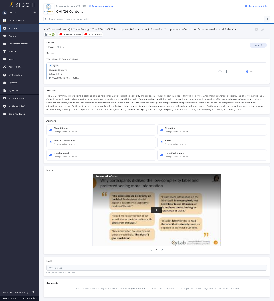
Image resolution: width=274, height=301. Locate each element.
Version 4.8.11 (9, 298)
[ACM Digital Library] (50, 34)
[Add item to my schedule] (262, 29)
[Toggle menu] (5, 5)
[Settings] (35, 13)
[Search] (267, 19)
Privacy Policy (30, 298)
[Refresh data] (32, 292)
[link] (156, 212)
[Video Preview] (93, 34)
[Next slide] (162, 249)
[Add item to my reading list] (256, 29)
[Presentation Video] (70, 34)
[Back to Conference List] (21, 4)
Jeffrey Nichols (55, 74)
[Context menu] (268, 29)
